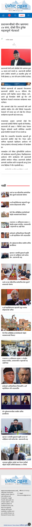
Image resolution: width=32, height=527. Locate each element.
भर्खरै (3, 185)
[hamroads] (16, 84)
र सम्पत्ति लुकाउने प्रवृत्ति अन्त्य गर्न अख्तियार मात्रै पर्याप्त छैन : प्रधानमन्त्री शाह (19, 255)
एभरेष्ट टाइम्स (9, 40)
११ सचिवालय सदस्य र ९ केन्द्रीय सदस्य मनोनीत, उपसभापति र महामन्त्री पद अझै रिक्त (20, 224)
